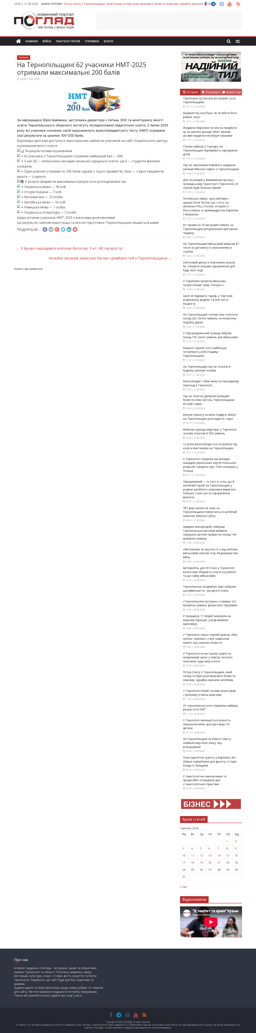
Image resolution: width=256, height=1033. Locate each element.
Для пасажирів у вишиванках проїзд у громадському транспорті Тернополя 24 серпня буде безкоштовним (210, 184)
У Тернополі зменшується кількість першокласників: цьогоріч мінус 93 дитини (207, 724)
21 (219, 862)
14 (219, 855)
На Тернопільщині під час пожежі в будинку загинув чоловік (207, 368)
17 (183, 862)
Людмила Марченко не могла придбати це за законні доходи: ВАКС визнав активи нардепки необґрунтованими (210, 131)
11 (192, 855)
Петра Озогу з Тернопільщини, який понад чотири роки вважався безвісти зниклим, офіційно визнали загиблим (140, 3)
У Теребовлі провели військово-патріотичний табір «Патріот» (205, 283)
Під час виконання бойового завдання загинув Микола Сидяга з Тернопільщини (211, 167)
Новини (31, 41)
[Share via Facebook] (45, 229)
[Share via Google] (57, 229)
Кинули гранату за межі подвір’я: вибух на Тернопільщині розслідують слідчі (209, 417)
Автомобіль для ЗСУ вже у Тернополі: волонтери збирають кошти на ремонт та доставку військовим (209, 572)
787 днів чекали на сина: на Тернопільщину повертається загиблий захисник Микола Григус (210, 512)
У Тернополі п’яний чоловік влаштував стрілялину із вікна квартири (209, 693)
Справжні (92, 41)
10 (183, 855)
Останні (192, 92)
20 (210, 862)
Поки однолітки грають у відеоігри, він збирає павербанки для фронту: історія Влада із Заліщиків (209, 761)
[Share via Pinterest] (75, 229)
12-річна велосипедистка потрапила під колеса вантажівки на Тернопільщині (210, 446)
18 (192, 862)
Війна (47, 41)
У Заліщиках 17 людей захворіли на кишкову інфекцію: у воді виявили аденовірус (207, 620)
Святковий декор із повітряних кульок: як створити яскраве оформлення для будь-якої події (209, 266)
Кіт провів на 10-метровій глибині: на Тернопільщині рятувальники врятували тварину (210, 229)
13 (210, 855)
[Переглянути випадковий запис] (237, 41)
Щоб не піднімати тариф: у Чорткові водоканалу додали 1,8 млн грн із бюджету (207, 300)
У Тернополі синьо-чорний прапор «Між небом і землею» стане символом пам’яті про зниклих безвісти (210, 638)
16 (236, 855)
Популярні (212, 92)
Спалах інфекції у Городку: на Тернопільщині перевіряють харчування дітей (210, 150)
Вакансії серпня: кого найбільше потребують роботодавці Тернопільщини (205, 352)
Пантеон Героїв (68, 41)
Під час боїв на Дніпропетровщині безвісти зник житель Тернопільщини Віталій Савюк (208, 400)
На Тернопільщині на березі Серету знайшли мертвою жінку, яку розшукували (207, 743)
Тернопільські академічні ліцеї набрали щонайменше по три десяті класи (209, 588)
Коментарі (233, 92)
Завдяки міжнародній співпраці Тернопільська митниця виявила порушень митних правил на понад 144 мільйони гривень (209, 532)
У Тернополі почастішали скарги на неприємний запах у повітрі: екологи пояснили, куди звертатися (207, 657)
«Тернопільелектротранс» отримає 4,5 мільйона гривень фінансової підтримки (210, 603)
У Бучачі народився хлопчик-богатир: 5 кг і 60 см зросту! (69, 248)
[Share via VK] (51, 229)
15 (227, 855)
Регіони (23, 57)
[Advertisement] (169, 21)
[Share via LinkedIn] (69, 229)
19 (201, 862)
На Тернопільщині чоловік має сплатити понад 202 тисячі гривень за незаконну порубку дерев (210, 318)
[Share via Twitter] (63, 229)
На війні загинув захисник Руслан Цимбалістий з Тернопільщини (110, 258)
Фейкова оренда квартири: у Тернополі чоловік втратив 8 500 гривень (209, 431)
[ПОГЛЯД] (18, 41)
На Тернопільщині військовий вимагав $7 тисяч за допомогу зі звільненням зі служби (211, 247)
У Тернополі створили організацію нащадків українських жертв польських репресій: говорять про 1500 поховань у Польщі (210, 465)
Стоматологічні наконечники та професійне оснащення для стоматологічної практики (204, 780)
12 (201, 855)
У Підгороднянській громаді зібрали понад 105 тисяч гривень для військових (210, 335)
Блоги (108, 41)
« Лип (183, 887)
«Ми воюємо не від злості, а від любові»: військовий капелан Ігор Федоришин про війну (210, 553)
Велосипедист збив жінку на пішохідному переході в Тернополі (211, 383)
